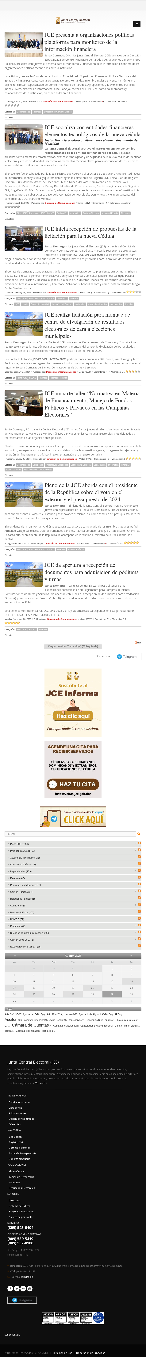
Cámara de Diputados (66, 1025)
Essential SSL (12, 1334)
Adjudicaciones (17, 1113)
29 (53, 968)
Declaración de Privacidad (90, 1353)
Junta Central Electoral (62, 304)
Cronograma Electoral (81, 465)
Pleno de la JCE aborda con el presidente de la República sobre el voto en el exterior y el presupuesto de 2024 (91, 492)
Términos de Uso (62, 1353)
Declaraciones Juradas (21, 1118)
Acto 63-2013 (74, 1014)
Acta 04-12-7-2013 (16, 1014)
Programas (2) (17, 926)
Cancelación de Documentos (96, 1025)
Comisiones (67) (18, 905)
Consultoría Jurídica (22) (23, 864)
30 (73, 968)
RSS (139, 643)
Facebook (10, 1288)
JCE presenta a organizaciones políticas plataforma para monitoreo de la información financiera (89, 41)
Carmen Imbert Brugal (127, 1025)
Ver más (40, 1083)
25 (34, 994)
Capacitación (100, 465)
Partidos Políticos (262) (22, 912)
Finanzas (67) (17, 878)
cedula (25, 304)
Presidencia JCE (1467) (22, 851)
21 (92, 988)
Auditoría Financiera (36, 1020)
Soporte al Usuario (19, 1159)
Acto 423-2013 (55, 1014)
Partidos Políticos (13, 469)
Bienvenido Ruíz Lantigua (100, 1020)
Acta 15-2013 (36, 1014)
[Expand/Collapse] (135, 843)
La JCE (50, 213)
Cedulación (62, 213)
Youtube (30, 1288)
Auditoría (13, 1019)
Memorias (14, 1182)
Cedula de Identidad (40, 304)
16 (131, 981)
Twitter (17, 1288)
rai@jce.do (27, 1277)
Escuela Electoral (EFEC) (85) (25, 946)
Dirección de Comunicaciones (58, 101)
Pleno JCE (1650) (19, 844)
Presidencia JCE (37, 213)
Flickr (23, 1288)
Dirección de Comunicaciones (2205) (29, 933)
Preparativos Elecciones (57, 465)
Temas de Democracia (21, 1177)
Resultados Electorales (22, 1188)
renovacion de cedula (97, 304)
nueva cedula (116, 304)
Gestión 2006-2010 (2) (22, 940)
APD (118, 1014)
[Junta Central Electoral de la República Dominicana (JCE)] (73, 20)
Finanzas (37, 112)
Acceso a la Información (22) (25, 857)
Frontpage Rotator (58, 378)
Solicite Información (20, 1102)
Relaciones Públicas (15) (23, 899)
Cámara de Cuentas (32, 1025)
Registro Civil (16, 1142)
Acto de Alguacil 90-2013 (98, 1014)
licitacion (129, 304)
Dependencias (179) (21, 871)
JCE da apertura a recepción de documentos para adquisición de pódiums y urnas (91, 572)
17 (14, 988)
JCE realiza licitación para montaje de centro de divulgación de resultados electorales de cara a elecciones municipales (87, 325)
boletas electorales (128, 1020)
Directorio (14, 1200)
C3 (7, 1025)
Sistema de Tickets (19, 1206)
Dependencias (23, 112)
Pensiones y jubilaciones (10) (25, 885)
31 (92, 968)
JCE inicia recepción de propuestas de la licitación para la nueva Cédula (90, 232)
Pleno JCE (22, 213)
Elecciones (38, 465)
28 (34, 968)
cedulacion (80, 304)
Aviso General (58, 1020)
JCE (17, 304)
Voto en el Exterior (110, 213)
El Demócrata (16, 1171)
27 (14, 968)
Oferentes (15, 1124)
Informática (75, 213)
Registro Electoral (91, 213)
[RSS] (139, 843)
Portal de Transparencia (22, 1153)
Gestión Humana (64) (21, 892)
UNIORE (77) (17, 919)
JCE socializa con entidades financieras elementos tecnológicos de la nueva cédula (92, 130)
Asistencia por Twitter (21, 1217)
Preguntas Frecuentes (21, 1211)
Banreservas (76, 1020)
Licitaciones (15, 1107)
